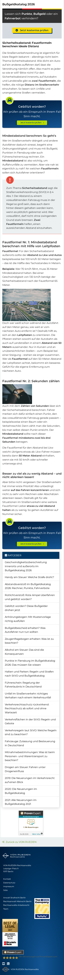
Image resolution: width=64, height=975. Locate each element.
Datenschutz (9, 882)
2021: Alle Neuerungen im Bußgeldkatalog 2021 (21, 802)
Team (5, 909)
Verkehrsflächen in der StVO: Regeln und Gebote (30, 721)
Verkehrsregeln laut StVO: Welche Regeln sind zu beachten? (31, 732)
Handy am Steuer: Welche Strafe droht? (29, 577)
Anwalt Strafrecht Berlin (14, 897)
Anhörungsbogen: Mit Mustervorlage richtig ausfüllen (28, 618)
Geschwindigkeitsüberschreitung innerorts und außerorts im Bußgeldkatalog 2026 (26, 566)
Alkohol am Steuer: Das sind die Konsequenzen (24, 651)
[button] (5, 969)
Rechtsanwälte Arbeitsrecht (16, 905)
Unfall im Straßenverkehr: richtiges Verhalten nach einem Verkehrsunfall (28, 695)
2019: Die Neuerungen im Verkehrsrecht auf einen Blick (30, 780)
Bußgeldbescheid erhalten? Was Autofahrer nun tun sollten (25, 630)
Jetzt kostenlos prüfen (33, 30)
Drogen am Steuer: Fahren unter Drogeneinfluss (25, 769)
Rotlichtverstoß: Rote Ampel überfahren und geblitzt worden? (30, 597)
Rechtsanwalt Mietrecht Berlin (17, 901)
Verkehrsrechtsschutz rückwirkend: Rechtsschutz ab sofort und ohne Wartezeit (27, 708)
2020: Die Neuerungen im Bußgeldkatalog (21, 791)
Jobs (5, 890)
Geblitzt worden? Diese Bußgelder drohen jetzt (26, 608)
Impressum (8, 886)
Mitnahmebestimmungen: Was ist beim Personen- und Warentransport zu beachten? (30, 756)
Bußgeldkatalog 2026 (18, 4)
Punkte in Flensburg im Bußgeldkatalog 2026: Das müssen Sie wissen (30, 662)
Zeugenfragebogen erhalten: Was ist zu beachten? (29, 640)
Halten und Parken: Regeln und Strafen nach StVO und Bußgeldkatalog (29, 673)
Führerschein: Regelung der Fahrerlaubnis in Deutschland (23, 684)
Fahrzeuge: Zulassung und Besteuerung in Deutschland (30, 743)
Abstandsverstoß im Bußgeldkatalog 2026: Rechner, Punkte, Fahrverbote (28, 586)
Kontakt (7, 879)
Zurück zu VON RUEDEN (21, 842)
